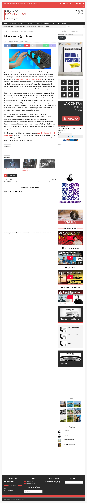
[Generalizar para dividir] (63, 343)
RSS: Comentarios (8, 490)
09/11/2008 (10, 41)
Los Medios (47, 23)
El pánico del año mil (69, 444)
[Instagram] (67, 3)
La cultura (29, 23)
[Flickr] (76, 3)
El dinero (20, 23)
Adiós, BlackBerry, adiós (10, 169)
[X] (45, 482)
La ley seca (42, 169)
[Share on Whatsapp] (46, 45)
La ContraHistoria (20, 26)
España (5, 23)
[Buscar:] (74, 26)
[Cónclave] (70, 357)
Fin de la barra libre (69, 439)
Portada (66, 430)
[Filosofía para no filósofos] (70, 312)
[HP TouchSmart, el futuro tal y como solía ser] (30, 163)
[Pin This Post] (27, 45)
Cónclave (63, 363)
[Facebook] (70, 3)
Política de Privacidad (50, 496)
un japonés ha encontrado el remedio (28, 79)
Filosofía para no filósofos (70, 319)
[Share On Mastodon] (52, 45)
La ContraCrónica (8, 26)
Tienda (64, 23)
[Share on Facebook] (7, 45)
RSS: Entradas (7, 488)
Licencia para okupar (73, 327)
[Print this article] (39, 45)
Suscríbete (56, 23)
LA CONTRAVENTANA (71, 248)
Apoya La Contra (31, 26)
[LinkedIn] (83, 3)
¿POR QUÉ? (71, 268)
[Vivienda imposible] (63, 336)
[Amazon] (83, 6)
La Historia (38, 23)
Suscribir (62, 37)
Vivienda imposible (73, 334)
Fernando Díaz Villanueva (21, 41)
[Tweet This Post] (14, 45)
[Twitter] (60, 3)
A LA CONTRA (71, 228)
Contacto (47, 26)
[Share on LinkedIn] (20, 45)
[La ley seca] (47, 163)
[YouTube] (63, 3)
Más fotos (60, 423)
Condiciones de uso (64, 496)
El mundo (13, 23)
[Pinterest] (80, 3)
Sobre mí (40, 26)
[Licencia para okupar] (63, 329)
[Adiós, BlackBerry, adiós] (12, 163)
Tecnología (12, 175)
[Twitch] (73, 3)
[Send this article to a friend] (33, 45)
